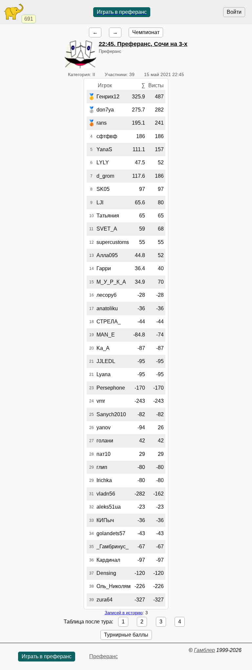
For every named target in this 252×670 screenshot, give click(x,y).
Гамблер (204, 650)
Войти (234, 12)
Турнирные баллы (126, 635)
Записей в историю (124, 612)
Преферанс (103, 656)
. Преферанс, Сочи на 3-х (143, 44)
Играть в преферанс (122, 12)
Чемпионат (145, 32)
